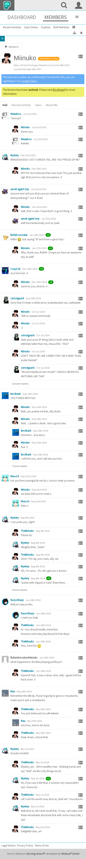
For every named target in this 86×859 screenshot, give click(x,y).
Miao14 (14, 476)
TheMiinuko (27, 531)
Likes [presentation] (38, 105)
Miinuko (25, 127)
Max (12, 691)
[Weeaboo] (5, 115)
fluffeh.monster (19, 235)
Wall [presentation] (4, 105)
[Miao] (5, 478)
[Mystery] (5, 157)
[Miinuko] (15, 129)
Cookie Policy (29, 81)
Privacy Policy (25, 845)
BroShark (15, 394)
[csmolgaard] (5, 300)
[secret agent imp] (5, 191)
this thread (59, 90)
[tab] (5, 105)
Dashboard (22, 17)
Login (78, 5)
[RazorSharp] (5, 602)
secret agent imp (19, 189)
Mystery (14, 155)
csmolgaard (17, 298)
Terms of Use (41, 845)
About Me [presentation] (52, 105)
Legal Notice (8, 845)
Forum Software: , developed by (43, 853)
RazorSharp (17, 600)
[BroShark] (5, 395)
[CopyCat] (5, 270)
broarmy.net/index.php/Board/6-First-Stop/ (45, 634)
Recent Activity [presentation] (21, 105)
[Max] (5, 693)
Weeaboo (15, 114)
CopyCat (15, 269)
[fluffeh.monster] (5, 236)
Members (55, 17)
